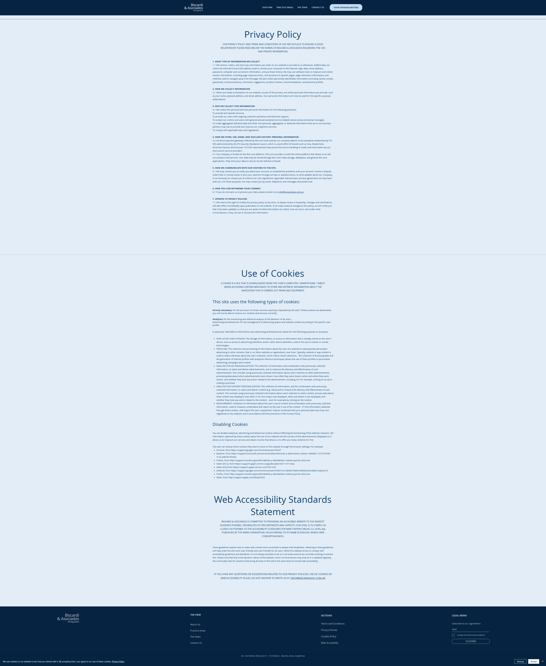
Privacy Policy (118, 661)
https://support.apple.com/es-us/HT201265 (254, 467)
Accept (534, 661)
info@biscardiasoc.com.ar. (291, 192)
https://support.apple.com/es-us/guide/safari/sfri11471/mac (264, 463)
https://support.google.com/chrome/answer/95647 (256, 450)
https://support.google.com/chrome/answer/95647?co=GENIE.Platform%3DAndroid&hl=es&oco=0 (279, 470)
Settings (520, 661)
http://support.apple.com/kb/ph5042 (246, 477)
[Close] (542, 661)
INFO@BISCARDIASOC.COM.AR (308, 578)
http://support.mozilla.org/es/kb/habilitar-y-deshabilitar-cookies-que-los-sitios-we (270, 460)
